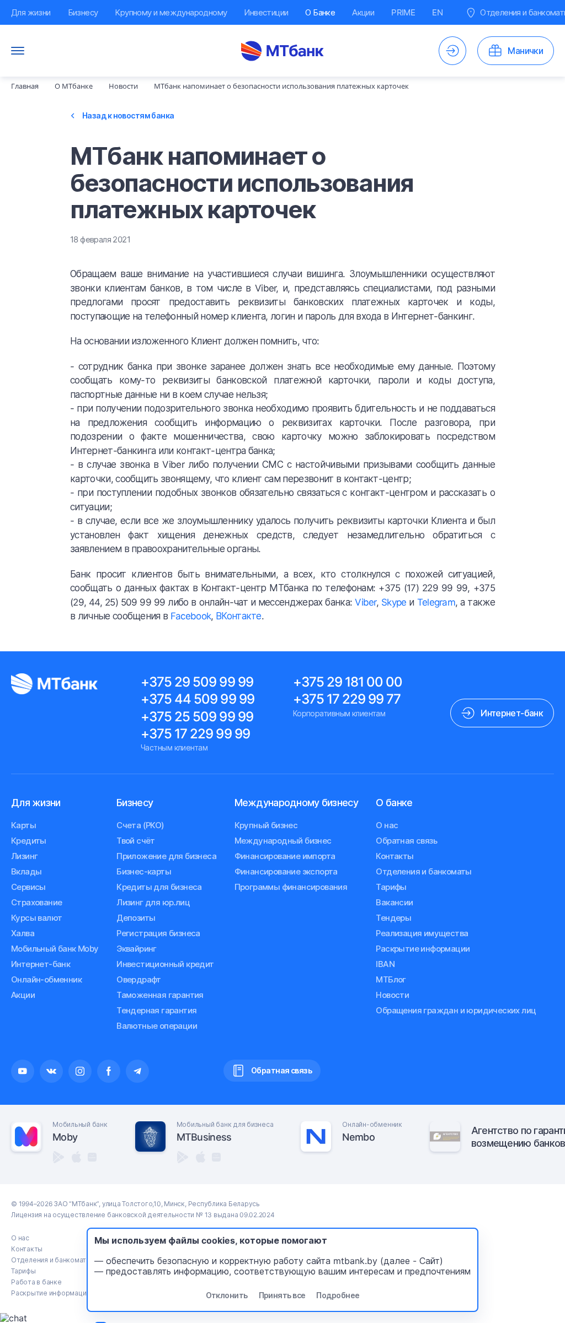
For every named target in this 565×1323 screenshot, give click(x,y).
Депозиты (135, 917)
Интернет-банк (40, 964)
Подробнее (337, 1295)
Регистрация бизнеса (158, 933)
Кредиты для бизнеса (159, 887)
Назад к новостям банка (128, 116)
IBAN (385, 964)
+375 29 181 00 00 (348, 682)
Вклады (26, 871)
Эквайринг (136, 948)
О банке (394, 802)
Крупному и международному (171, 12)
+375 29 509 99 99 (197, 682)
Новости (392, 995)
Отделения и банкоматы (423, 871)
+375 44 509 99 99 (197, 699)
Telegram (436, 602)
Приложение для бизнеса (166, 856)
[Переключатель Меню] (18, 51)
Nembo (358, 1137)
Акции (363, 12)
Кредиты (28, 840)
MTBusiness (204, 1137)
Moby (64, 1137)
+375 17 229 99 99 (195, 734)
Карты (23, 825)
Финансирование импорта (284, 856)
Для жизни (31, 12)
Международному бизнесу (296, 802)
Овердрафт (138, 979)
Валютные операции (156, 1025)
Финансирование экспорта (286, 871)
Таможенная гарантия (160, 995)
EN (437, 12)
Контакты (394, 856)
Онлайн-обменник (46, 979)
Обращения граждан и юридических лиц (456, 1010)
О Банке (320, 12)
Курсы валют (36, 917)
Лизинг (24, 856)
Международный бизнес (283, 840)
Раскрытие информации (423, 948)
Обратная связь (406, 840)
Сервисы (28, 887)
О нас (387, 825)
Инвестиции (266, 12)
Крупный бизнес (266, 825)
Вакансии (394, 902)
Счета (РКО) (140, 825)
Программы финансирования (291, 887)
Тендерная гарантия (156, 1010)
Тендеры (393, 917)
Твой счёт (135, 840)
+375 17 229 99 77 (347, 699)
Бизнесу (83, 12)
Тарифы (391, 887)
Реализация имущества (422, 933)
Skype (394, 602)
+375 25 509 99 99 (197, 717)
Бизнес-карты (143, 871)
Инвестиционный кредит (165, 964)
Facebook (190, 616)
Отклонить (227, 1295)
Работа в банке (36, 1282)
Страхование (36, 902)
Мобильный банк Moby (55, 948)
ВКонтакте (239, 616)
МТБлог (391, 979)
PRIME (403, 12)
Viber (365, 602)
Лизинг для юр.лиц (153, 902)
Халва (22, 933)
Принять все (282, 1295)
